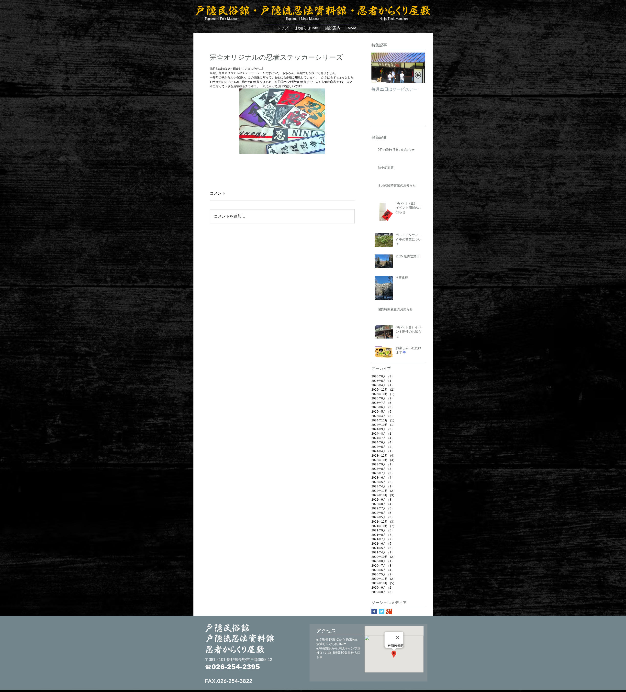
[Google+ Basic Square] (389, 611)
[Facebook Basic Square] (374, 611)
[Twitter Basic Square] (381, 611)
